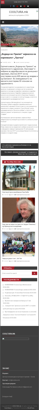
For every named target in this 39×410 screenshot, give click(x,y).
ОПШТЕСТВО (5, 44)
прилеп (18, 62)
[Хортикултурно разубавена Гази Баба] (18, 178)
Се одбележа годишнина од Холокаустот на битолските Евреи (16, 146)
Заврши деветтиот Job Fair (12, 258)
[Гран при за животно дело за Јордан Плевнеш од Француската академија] (18, 210)
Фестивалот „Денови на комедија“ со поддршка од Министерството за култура (21, 153)
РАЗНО (13, 44)
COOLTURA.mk (18, 12)
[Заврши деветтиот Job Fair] (18, 244)
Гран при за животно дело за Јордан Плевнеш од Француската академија (18, 225)
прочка (22, 62)
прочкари (26, 62)
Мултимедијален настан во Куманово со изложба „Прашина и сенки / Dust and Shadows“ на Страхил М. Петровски (19, 315)
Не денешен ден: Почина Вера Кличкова (17, 292)
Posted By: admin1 (7, 62)
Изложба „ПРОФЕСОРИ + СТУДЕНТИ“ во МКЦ (19, 295)
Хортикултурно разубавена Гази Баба (15, 192)
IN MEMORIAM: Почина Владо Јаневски (17, 289)
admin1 (12, 194)
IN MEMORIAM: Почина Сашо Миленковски (18, 284)
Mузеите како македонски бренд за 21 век (18, 300)
